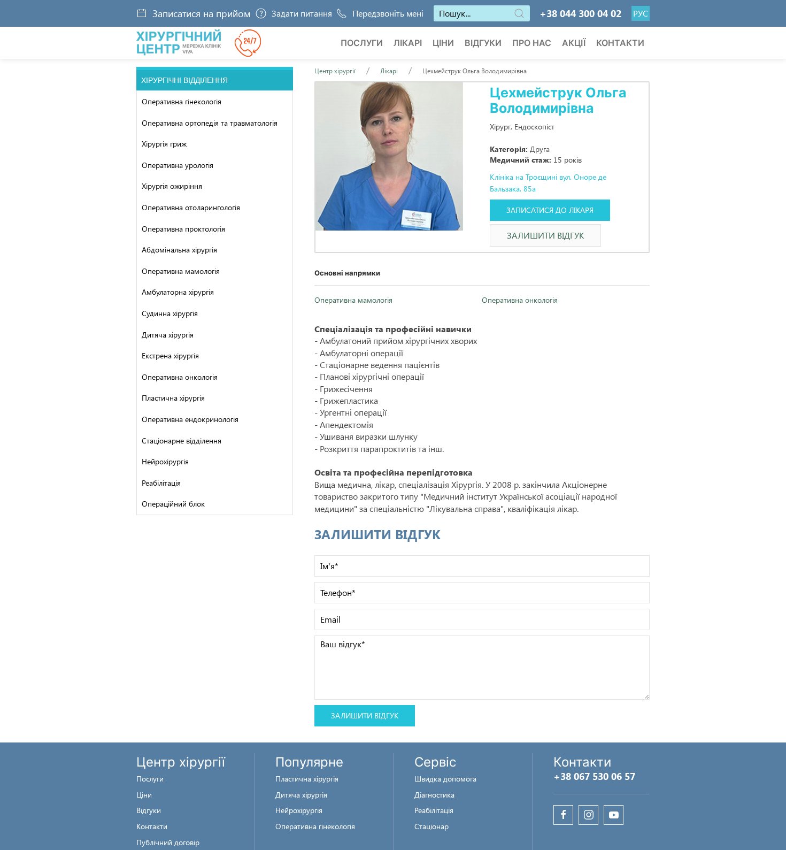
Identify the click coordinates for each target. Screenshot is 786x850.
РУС (640, 13)
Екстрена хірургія (170, 355)
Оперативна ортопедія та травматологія (210, 123)
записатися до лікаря (550, 210)
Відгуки (483, 42)
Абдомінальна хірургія (179, 249)
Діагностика (434, 795)
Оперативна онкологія (180, 377)
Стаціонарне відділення (181, 440)
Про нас (531, 42)
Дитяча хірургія (168, 335)
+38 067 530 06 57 (594, 776)
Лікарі (408, 42)
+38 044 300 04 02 (580, 13)
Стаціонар (431, 826)
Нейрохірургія (165, 461)
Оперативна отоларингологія (191, 207)
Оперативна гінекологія (181, 101)
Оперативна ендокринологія (190, 419)
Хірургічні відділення (184, 80)
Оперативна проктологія (183, 229)
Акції (573, 42)
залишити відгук (545, 235)
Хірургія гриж (164, 144)
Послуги (362, 42)
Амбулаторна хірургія (178, 292)
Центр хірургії (335, 70)
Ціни (443, 42)
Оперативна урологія (177, 165)
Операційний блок (173, 504)
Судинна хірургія (170, 313)
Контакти (620, 42)
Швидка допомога (445, 779)
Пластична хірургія (173, 398)
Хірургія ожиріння (172, 186)
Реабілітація (161, 483)
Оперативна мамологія (181, 271)
